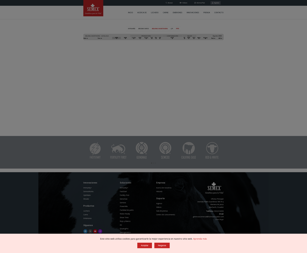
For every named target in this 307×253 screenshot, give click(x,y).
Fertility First (124, 195)
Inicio (130, 13)
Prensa (206, 13)
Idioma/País (200, 3)
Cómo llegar (219, 219)
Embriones (177, 13)
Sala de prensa (162, 211)
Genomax (123, 199)
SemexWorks (88, 191)
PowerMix (124, 206)
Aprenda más (200, 238)
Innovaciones (193, 13)
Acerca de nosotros (163, 188)
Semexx (123, 202)
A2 (121, 225)
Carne (165, 13)
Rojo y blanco (125, 221)
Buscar (170, 3)
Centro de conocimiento (165, 214)
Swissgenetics (125, 232)
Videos (184, 3)
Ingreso (216, 3)
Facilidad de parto (127, 210)
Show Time (124, 217)
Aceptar (144, 245)
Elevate (86, 199)
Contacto (219, 13)
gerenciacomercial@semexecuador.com (208, 216)
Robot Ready (125, 214)
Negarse (162, 245)
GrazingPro (124, 228)
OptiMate (87, 195)
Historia (159, 191)
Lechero (155, 13)
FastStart (123, 191)
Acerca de (142, 13)
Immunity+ (87, 188)
